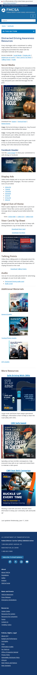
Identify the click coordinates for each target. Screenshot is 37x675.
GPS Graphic (5, 362)
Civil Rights (4, 641)
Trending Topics (6, 625)
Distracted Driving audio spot (14, 281)
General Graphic (6, 314)
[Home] (18, 11)
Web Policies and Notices (9, 663)
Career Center (5, 611)
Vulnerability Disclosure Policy (10, 657)
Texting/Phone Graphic (9, 338)
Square (14, 121)
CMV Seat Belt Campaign (18, 470)
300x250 (8, 187)
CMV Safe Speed (18, 423)
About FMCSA (5, 572)
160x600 (8, 191)
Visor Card (22, 229)
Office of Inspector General (9, 652)
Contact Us (4, 622)
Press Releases (6, 597)
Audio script (9, 283)
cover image (11, 153)
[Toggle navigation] (33, 16)
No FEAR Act (5, 649)
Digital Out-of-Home (8, 57)
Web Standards (6, 665)
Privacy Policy (5, 655)
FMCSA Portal (5, 583)
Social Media (17, 55)
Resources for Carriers (8, 614)
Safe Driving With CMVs (18, 375)
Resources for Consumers (9, 616)
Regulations (5, 575)
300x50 (7, 200)
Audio (14, 59)
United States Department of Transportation (16, 5)
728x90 (7, 189)
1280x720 (20, 216)
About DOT (4, 636)
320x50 (7, 196)
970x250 (8, 198)
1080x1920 (29, 216)
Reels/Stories (5, 123)
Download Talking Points (19, 269)
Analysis (3, 580)
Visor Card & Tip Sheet (24, 57)
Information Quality (7, 647)
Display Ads (27, 55)
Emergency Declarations (9, 600)
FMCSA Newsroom (7, 594)
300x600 (8, 193)
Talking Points (6, 59)
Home (4, 26)
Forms (3, 619)
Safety (3, 578)
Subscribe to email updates (12, 557)
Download (15, 229)
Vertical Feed (22, 121)
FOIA (2, 644)
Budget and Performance (9, 639)
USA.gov (4, 660)
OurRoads (10, 26)
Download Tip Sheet (18, 233)
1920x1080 (12, 216)
